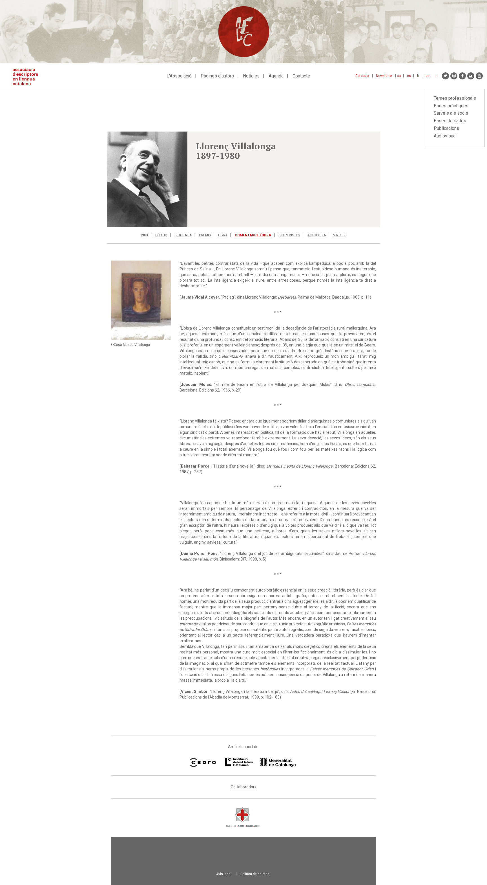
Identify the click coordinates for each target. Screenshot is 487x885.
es (409, 76)
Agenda (276, 76)
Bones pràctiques (451, 105)
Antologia (316, 235)
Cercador (362, 76)
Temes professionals (455, 98)
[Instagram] (453, 75)
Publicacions (446, 128)
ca (399, 76)
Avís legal (223, 874)
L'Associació (179, 76)
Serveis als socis (451, 113)
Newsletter (384, 76)
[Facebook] (462, 75)
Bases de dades (450, 120)
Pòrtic (161, 235)
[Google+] (470, 75)
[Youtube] (479, 75)
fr (418, 76)
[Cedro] (203, 762)
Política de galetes (254, 874)
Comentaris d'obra (253, 235)
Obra (222, 235)
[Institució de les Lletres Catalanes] (260, 762)
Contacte (301, 76)
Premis (205, 235)
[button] (147, 179)
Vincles (339, 235)
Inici (144, 235)
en (428, 76)
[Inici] (27, 76)
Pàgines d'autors (217, 76)
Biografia (183, 235)
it (437, 76)
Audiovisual (445, 136)
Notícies (251, 76)
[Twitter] (445, 75)
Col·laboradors (243, 787)
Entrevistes (289, 235)
